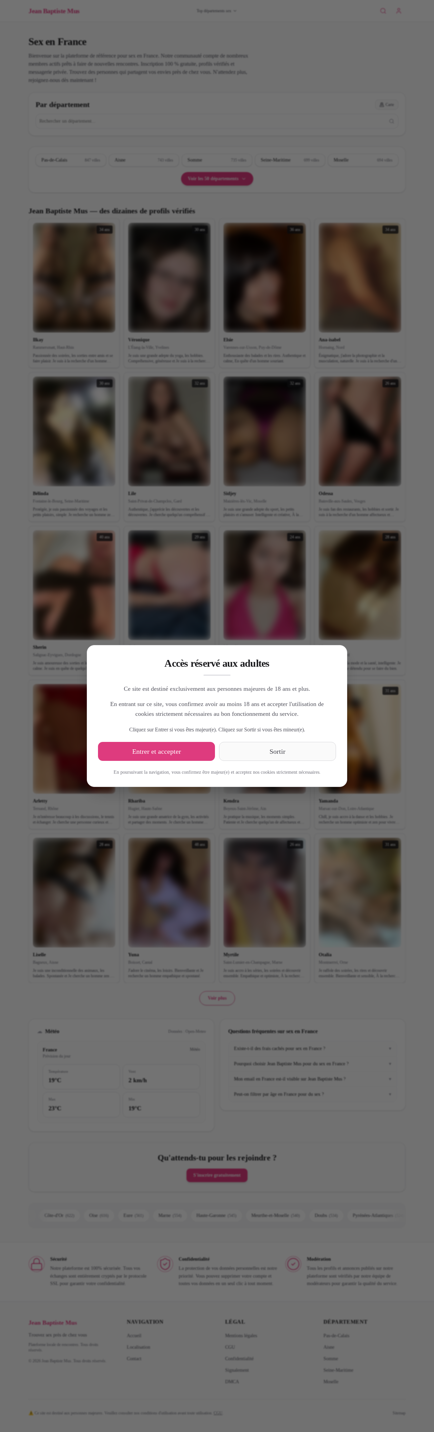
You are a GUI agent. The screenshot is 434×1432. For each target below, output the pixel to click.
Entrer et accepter (156, 751)
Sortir (277, 751)
